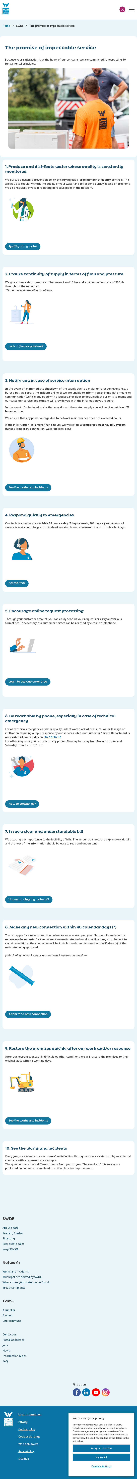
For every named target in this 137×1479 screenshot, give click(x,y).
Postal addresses (14, 1340)
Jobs (5, 1345)
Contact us (9, 1334)
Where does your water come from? (26, 1282)
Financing (9, 1238)
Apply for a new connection (28, 1014)
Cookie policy (26, 1429)
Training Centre (13, 1233)
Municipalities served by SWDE (22, 1277)
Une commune (12, 1321)
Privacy (22, 1422)
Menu (131, 7)
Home (6, 26)
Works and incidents (16, 1271)
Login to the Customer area (28, 682)
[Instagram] (106, 1392)
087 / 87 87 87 (52, 737)
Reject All (101, 1457)
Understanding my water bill (29, 899)
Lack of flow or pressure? (26, 346)
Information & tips (15, 1356)
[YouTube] (96, 1392)
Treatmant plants (14, 1287)
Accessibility (26, 1451)
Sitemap (23, 1458)
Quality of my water (23, 246)
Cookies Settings (101, 1466)
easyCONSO (10, 1249)
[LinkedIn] (86, 1392)
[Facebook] (77, 1392)
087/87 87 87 (17, 583)
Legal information (29, 1414)
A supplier (9, 1310)
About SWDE (10, 1228)
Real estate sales (13, 1244)
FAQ (5, 1361)
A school (8, 1315)
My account (122, 9)
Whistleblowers (28, 1444)
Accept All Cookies (101, 1448)
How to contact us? (22, 804)
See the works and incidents (28, 487)
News (6, 1350)
